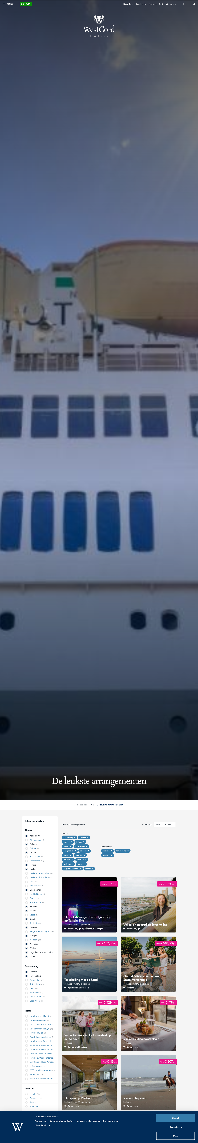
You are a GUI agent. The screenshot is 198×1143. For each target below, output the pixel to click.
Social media (141, 4)
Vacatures (153, 4)
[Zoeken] (194, 4)
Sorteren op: (147, 824)
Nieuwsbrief (128, 4)
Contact (25, 4)
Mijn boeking (171, 4)
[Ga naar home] (99, 25)
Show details (40, 1125)
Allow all (175, 1118)
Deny (175, 1135)
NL (183, 4)
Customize (174, 1127)
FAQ (161, 4)
